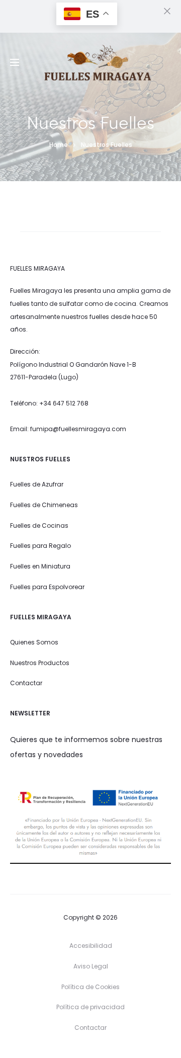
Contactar (90, 1027)
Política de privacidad (90, 1007)
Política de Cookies (90, 987)
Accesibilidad (90, 945)
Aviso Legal (90, 966)
